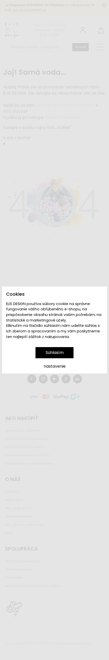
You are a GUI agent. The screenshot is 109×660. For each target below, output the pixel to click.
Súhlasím (55, 352)
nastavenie (55, 366)
